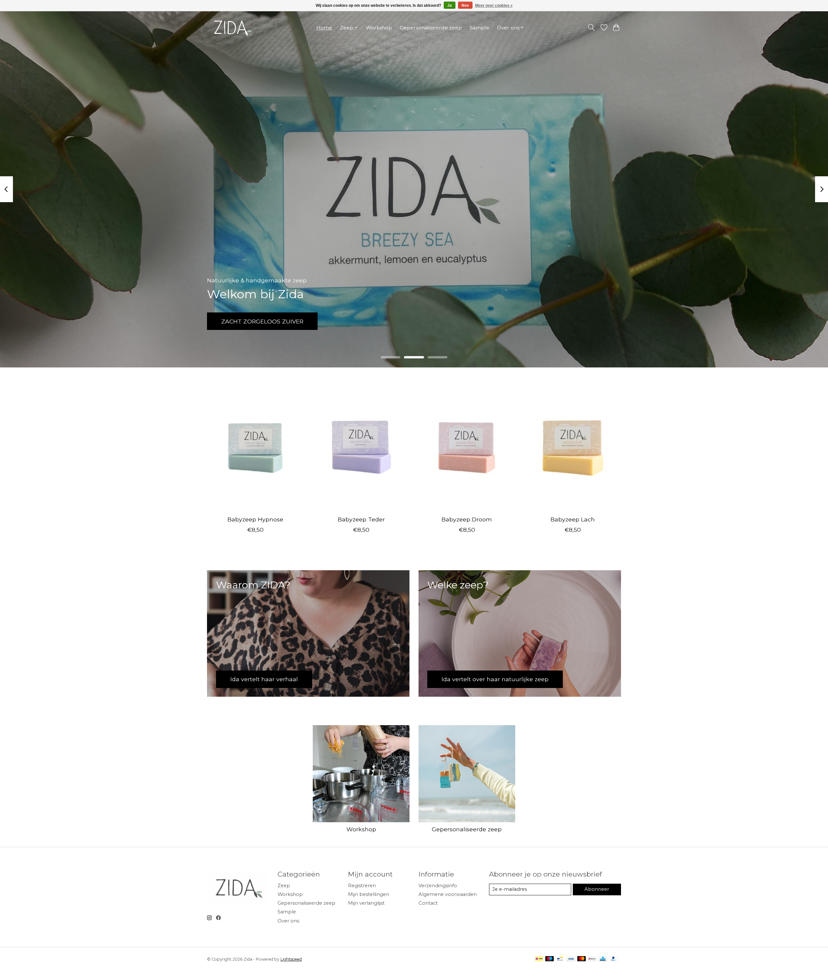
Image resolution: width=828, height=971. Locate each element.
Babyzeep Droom (466, 519)
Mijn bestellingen (368, 894)
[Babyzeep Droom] (467, 446)
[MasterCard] (581, 959)
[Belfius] (592, 959)
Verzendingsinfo (438, 886)
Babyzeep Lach (572, 519)
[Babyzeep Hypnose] (255, 446)
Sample (479, 28)
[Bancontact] (560, 959)
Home (324, 28)
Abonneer (596, 889)
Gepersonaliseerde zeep (431, 28)
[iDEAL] (539, 959)
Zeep (284, 886)
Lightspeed (291, 959)
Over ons (288, 921)
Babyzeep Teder (361, 519)
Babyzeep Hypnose (255, 519)
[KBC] (603, 959)
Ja (449, 5)
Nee (465, 5)
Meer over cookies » (494, 5)
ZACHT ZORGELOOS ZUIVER (264, 321)
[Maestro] (549, 959)
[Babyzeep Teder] (361, 446)
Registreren (362, 886)
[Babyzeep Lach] (572, 446)
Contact (428, 903)
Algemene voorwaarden (448, 894)
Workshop (379, 28)
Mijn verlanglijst (366, 903)
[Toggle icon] (591, 27)
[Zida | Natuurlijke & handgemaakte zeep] (232, 27)
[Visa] (571, 959)
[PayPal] (613, 959)
